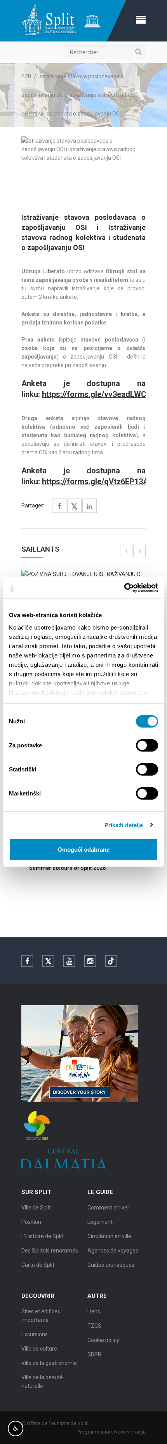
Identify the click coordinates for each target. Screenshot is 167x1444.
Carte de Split (37, 1265)
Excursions (34, 1334)
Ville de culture (39, 1349)
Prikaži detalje (123, 824)
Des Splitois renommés (49, 1250)
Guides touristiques (110, 1265)
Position (31, 1222)
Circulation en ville (109, 1236)
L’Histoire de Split (42, 1236)
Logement (100, 1222)
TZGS (94, 1326)
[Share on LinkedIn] (89, 506)
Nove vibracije (130, 1432)
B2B (26, 76)
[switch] (147, 745)
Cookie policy (103, 1340)
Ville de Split (36, 1207)
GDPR (94, 1354)
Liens (93, 1311)
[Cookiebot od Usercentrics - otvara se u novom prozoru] (124, 588)
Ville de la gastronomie (49, 1363)
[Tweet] (74, 507)
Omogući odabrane (83, 849)
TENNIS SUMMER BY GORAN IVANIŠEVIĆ (98, 868)
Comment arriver (108, 1207)
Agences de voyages (112, 1250)
